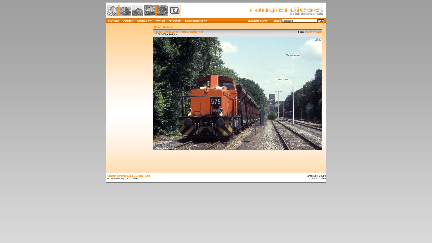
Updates (128, 20)
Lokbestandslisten (196, 20)
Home (157, 27)
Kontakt (160, 20)
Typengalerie (144, 20)
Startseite (113, 20)
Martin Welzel (312, 31)
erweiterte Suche (258, 20)
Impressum (125, 175)
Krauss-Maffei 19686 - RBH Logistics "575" (179, 31)
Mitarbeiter (175, 20)
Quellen (138, 175)
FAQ (147, 175)
